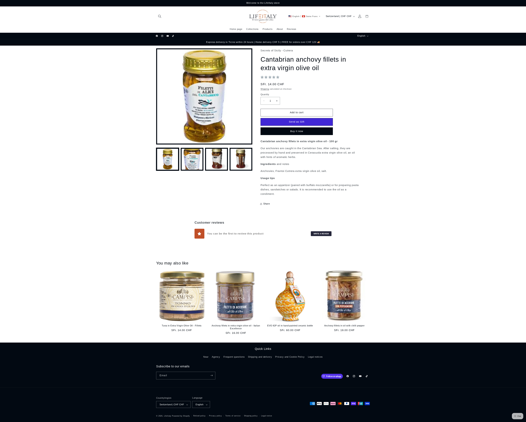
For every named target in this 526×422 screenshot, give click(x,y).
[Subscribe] (211, 375)
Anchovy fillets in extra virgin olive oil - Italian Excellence (236, 327)
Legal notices (315, 356)
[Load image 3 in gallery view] (216, 159)
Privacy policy (215, 416)
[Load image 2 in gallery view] (192, 159)
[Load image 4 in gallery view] (241, 159)
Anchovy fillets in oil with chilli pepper (344, 325)
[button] (159, 16)
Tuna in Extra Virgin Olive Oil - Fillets (181, 325)
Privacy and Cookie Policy (290, 356)
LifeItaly (167, 416)
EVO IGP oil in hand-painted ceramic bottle (290, 325)
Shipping (265, 89)
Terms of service (232, 416)
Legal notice (266, 416)
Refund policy (199, 416)
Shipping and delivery (260, 356)
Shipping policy (251, 416)
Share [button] (266, 203)
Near (206, 356)
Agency (216, 356)
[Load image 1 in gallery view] (167, 159)
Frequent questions (234, 356)
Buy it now (296, 131)
